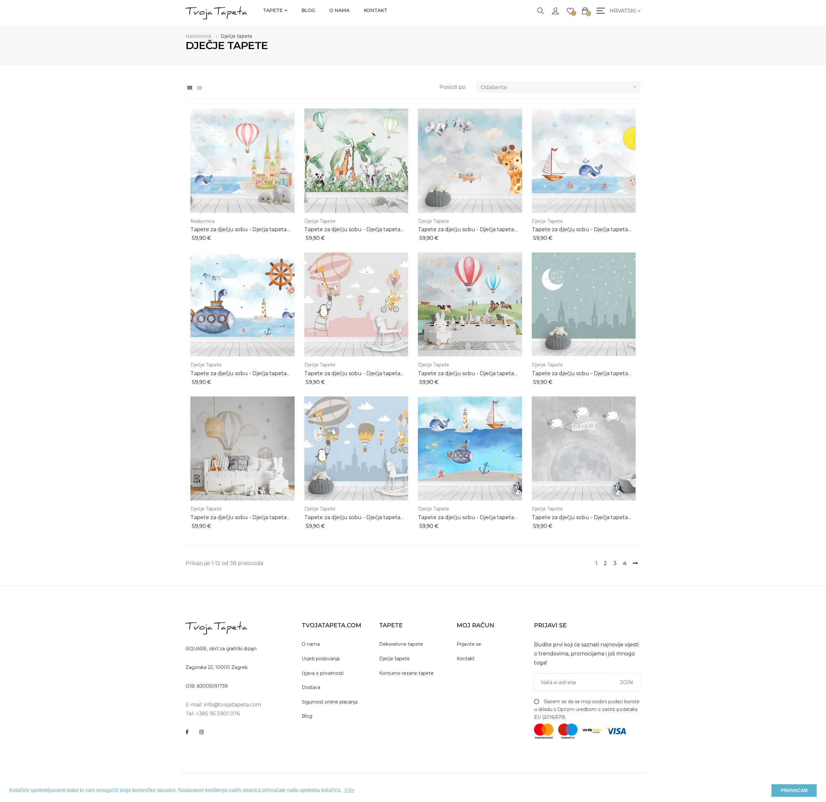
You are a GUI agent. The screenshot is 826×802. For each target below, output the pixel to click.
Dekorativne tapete (401, 644)
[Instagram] (201, 732)
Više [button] (349, 790)
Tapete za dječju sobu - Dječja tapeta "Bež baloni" (238, 517)
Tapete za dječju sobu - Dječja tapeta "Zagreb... (352, 517)
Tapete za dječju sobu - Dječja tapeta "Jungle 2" (352, 229)
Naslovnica (202, 221)
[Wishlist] (570, 10)
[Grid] (190, 88)
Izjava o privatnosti (323, 673)
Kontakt (466, 659)
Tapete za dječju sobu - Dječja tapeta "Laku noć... (580, 373)
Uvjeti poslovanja (320, 659)
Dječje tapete (320, 221)
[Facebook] (187, 732)
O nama (311, 644)
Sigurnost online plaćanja (330, 702)
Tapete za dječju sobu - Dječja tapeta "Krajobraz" (466, 373)
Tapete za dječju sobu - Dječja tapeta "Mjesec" (580, 517)
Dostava (311, 687)
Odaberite (559, 87)
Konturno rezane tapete (406, 673)
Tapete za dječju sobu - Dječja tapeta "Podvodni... (466, 517)
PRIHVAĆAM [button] (794, 790)
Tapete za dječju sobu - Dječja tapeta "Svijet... (466, 229)
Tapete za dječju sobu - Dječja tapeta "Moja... (238, 229)
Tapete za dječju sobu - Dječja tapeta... (239, 373)
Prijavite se (469, 644)
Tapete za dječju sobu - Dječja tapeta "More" (580, 229)
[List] (199, 88)
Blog (307, 716)
